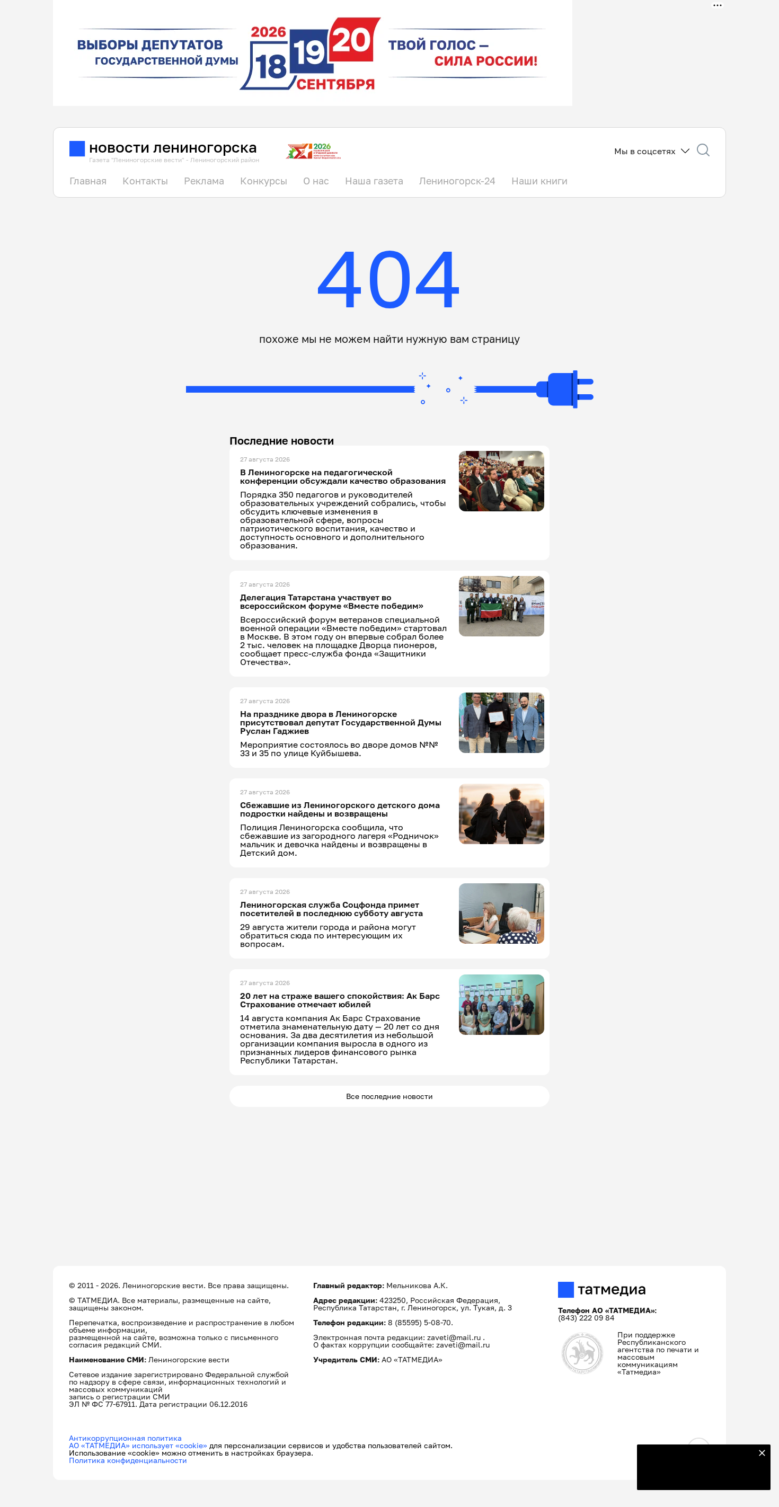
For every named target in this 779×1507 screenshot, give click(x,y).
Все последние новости (389, 1096)
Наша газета (374, 181)
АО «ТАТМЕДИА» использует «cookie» (138, 1445)
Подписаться (697, 1475)
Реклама (204, 181)
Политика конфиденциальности (128, 1460)
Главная (88, 181)
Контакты (145, 181)
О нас (316, 181)
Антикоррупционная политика (125, 1437)
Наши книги (539, 181)
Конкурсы (263, 181)
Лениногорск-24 (457, 181)
